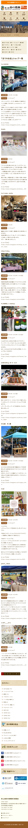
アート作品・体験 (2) (9, 699)
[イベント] (17, 13)
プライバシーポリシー (8, 815)
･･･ (13, 674)
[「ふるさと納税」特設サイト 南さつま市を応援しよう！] (20, 778)
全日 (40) (6, 710)
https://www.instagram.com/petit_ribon (14, 618)
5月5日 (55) (7, 718)
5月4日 (6, 52)
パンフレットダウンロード (9, 740)
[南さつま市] (7, 778)
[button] (4, 13)
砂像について (7, 730)
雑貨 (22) (6, 694)
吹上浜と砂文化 (7, 732)
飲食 (5, 47)
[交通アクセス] (17, 18)
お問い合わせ (6, 813)
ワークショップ (15, 42)
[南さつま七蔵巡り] (20, 783)
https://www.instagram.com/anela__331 (13, 189)
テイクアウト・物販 (13, 47)
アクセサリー (7, 45)
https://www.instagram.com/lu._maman (13, 125)
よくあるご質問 (7, 738)
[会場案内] (11, 18)
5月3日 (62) (7, 713)
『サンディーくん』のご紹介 (10, 735)
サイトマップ (6, 817)
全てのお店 (6, 42)
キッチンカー (7, 49)
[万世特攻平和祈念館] (7, 788)
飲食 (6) (6, 702)
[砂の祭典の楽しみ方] (23, 13)
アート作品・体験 (17, 45)
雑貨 (22, 42)
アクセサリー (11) (8, 697)
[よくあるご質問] (4, 18)
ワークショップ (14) (8, 691)
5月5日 (12, 52)
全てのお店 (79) (8, 689)
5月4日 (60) (7, 715)
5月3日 (19, 49)
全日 (13, 49)
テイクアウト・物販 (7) (9, 705)
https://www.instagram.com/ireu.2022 (13, 559)
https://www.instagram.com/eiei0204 (13, 299)
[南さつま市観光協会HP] (7, 783)
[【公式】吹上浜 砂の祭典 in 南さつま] (10, 8)
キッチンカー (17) (8, 707)
